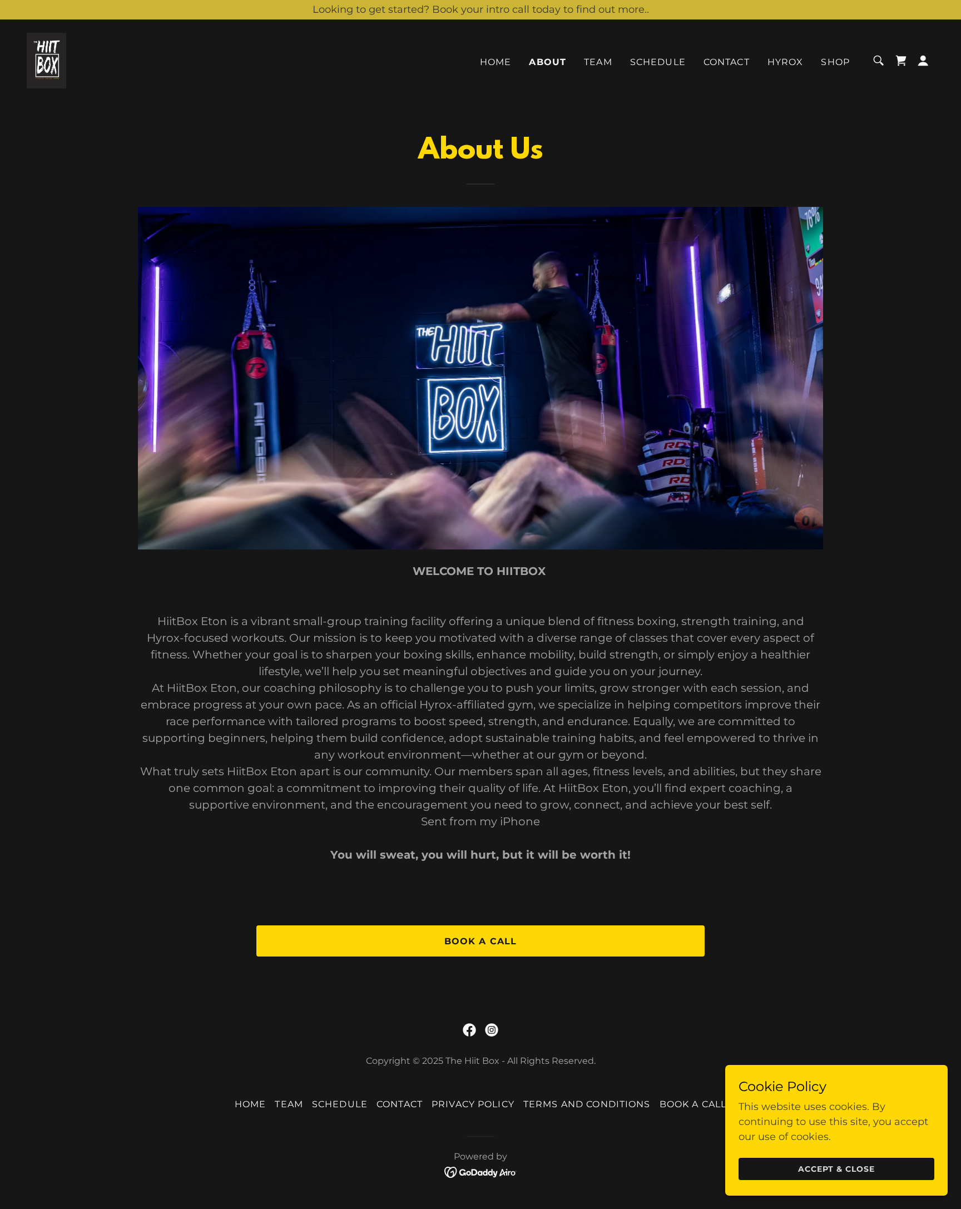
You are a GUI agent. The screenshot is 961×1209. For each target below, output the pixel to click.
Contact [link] (727, 62)
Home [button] (250, 1104)
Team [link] (598, 62)
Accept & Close (836, 1169)
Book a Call (480, 941)
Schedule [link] (658, 62)
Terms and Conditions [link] (587, 1104)
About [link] (547, 62)
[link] (46, 60)
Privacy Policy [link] (473, 1104)
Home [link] (496, 62)
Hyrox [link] (785, 62)
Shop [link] (835, 62)
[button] (923, 60)
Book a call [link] (693, 1104)
